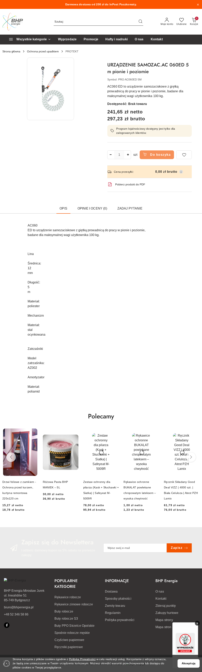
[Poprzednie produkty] (11, 457)
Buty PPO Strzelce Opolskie (74, 625)
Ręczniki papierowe (68, 647)
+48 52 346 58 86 (16, 614)
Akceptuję (188, 663)
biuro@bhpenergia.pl (19, 607)
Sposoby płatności (118, 598)
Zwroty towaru (115, 605)
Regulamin (113, 612)
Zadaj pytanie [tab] (129, 208)
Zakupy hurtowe (166, 612)
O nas (159, 591)
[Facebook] (6, 625)
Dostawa (111, 591)
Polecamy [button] (101, 416)
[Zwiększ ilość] (128, 155)
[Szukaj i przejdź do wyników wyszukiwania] (140, 22)
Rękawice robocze (67, 597)
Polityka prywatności (119, 620)
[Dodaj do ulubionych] (184, 154)
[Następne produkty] (191, 457)
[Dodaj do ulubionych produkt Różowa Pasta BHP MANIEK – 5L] (74, 433)
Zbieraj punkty (165, 605)
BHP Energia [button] (166, 581)
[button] (50, 89)
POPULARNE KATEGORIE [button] (66, 583)
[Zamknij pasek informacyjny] (198, 4)
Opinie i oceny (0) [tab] (92, 208)
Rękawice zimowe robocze (73, 604)
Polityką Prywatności (82, 659)
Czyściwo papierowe (69, 640)
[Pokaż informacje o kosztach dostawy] (181, 172)
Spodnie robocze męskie (72, 632)
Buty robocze (63, 611)
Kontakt (160, 598)
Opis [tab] (63, 208)
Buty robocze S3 (66, 618)
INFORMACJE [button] (117, 581)
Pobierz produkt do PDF (130, 184)
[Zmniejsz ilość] (110, 155)
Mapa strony (164, 620)
